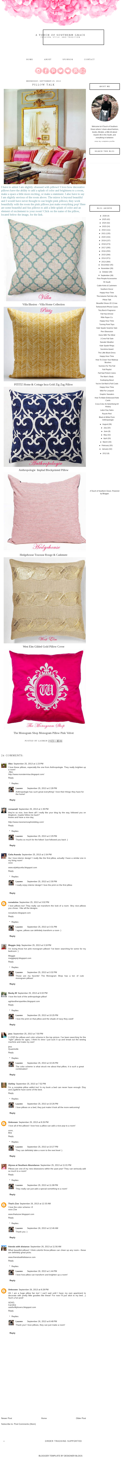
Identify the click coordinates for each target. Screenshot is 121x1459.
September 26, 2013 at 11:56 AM (45, 1246)
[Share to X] (55, 741)
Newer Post (6, 1418)
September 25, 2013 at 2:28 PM (42, 788)
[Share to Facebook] (58, 741)
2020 (104, 237)
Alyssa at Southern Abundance (24, 1165)
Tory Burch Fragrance (107, 310)
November (105, 268)
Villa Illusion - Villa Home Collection (43, 304)
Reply (11, 778)
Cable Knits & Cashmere (107, 286)
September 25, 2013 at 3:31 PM (42, 927)
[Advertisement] (23, 1396)
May (105, 435)
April (105, 438)
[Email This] (49, 741)
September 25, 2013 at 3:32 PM (42, 972)
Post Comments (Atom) (25, 1424)
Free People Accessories (107, 279)
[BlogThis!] (52, 741)
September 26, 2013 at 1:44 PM (42, 1271)
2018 (104, 244)
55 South (107, 282)
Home (29, 59)
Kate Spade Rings (107, 346)
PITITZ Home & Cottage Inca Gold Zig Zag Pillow (43, 384)
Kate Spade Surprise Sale (107, 328)
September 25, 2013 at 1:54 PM (37, 854)
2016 (104, 251)
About (48, 59)
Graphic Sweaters (107, 394)
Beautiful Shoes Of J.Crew (106, 303)
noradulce (13, 902)
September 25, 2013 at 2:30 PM (42, 881)
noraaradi (13, 809)
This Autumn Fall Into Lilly (107, 296)
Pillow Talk (107, 300)
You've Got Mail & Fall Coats (107, 384)
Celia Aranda (14, 854)
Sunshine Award (106, 349)
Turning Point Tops (106, 324)
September (105, 275)
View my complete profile (105, 141)
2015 (104, 255)
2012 (105, 453)
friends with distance (19, 1246)
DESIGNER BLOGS (73, 1456)
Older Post (81, 1418)
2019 (104, 241)
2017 (104, 248)
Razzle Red (107, 414)
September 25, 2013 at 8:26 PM (34, 1122)
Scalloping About (107, 380)
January (105, 449)
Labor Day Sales (107, 410)
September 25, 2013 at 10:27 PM (42, 1147)
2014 (104, 258)
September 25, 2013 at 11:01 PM (55, 1165)
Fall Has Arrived (106, 314)
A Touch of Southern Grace (60, 35)
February (105, 445)
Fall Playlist (106, 370)
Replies (15, 783)
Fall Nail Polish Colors (107, 373)
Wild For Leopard (107, 391)
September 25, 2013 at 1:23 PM (28, 763)
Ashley (11, 1084)
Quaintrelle (13, 1049)
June (106, 431)
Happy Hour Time (107, 293)
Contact (89, 59)
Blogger (106, 494)
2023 (104, 226)
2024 (104, 223)
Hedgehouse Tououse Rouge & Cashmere (43, 554)
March (105, 442)
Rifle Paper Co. (107, 317)
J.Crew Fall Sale (106, 339)
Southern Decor (106, 289)
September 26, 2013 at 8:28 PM (34, 1289)
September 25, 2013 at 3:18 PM (36, 945)
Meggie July (14, 945)
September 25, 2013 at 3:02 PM (34, 902)
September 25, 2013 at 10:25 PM (42, 1015)
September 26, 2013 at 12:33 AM (35, 1203)
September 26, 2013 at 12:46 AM (42, 1228)
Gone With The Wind (107, 335)
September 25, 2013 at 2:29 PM (42, 836)
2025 (104, 219)
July (105, 428)
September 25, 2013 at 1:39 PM (34, 809)
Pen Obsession (107, 332)
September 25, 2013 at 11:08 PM (42, 1185)
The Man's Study (106, 377)
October (105, 272)
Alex (10, 763)
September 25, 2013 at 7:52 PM (31, 1084)
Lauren (19, 788)
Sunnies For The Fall (107, 366)
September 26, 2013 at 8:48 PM (42, 1321)
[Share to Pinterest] (60, 741)
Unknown (13, 1122)
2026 (105, 216)
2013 (104, 262)
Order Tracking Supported (63, 1441)
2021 (104, 233)
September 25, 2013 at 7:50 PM (28, 1033)
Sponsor (68, 59)
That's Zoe (13, 1203)
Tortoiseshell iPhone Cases (107, 307)
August (105, 424)
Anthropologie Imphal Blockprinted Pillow (43, 470)
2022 (104, 230)
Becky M (12, 993)
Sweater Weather (107, 342)
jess (10, 1033)
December (105, 265)
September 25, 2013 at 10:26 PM (42, 1063)
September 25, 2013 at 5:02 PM (33, 993)
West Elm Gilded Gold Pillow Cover (43, 646)
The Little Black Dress (107, 353)
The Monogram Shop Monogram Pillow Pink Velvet (44, 733)
